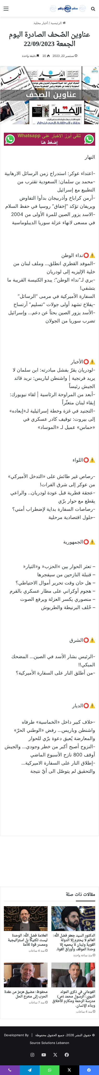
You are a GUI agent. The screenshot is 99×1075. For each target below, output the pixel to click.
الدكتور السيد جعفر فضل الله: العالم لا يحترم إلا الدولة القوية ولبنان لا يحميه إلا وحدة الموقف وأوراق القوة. (74, 942)
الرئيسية (57, 23)
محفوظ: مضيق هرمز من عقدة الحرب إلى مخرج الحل (26, 994)
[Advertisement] (49, 801)
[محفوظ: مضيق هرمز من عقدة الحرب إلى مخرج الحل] (26, 975)
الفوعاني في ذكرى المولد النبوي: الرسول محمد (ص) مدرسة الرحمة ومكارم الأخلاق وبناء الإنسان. (73, 999)
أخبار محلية (41, 23)
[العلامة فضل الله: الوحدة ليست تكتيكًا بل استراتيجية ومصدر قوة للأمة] (26, 918)
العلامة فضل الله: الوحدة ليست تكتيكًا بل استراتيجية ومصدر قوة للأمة (28, 940)
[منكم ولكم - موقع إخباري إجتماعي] (68, 8)
